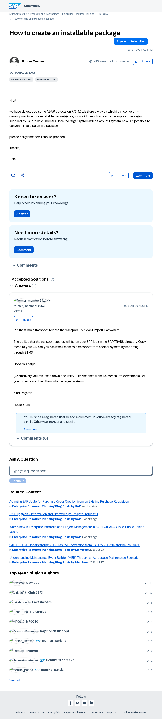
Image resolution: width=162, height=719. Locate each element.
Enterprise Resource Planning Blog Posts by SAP (46, 506)
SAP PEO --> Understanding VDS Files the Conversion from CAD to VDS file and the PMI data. (74, 545)
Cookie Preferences (134, 712)
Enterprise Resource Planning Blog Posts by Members (50, 549)
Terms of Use (36, 712)
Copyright (54, 712)
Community (32, 5)
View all (14, 680)
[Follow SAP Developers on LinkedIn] (91, 703)
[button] (136, 61)
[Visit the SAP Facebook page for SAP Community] (70, 703)
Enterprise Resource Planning (78, 14)
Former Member (33, 61)
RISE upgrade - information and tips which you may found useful (53, 514)
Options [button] (150, 42)
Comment (143, 175)
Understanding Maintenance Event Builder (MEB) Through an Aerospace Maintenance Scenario (74, 557)
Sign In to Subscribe (131, 41)
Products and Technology (44, 14)
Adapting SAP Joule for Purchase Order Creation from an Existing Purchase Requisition (69, 501)
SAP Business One (46, 79)
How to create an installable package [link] (33, 19)
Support (112, 712)
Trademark (96, 712)
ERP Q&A (103, 14)
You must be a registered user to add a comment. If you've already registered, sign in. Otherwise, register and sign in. (77, 419)
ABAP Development (21, 79)
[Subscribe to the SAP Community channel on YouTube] (84, 703)
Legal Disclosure (75, 712)
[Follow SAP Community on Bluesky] (77, 703)
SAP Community (18, 14)
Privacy (20, 712)
